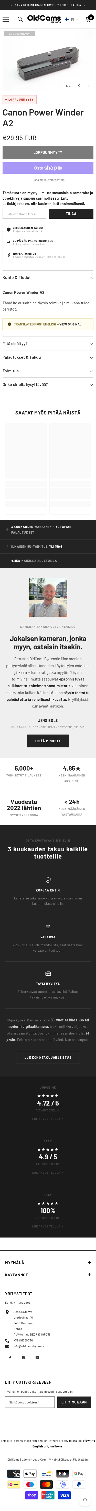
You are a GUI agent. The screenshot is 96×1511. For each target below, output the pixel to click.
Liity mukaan (74, 1402)
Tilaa (71, 213)
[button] (72, 19)
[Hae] (20, 19)
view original (70, 324)
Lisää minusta (48, 741)
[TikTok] (37, 1358)
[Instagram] (23, 1358)
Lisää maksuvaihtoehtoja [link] (48, 179)
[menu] (6, 19)
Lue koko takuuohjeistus (48, 1057)
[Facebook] (10, 1358)
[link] (26, 493)
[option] (48, 60)
